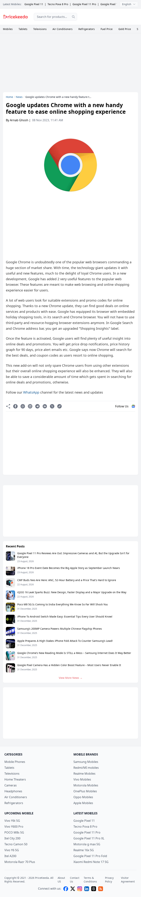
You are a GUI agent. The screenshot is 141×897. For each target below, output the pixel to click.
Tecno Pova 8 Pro (58, 4)
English (126, 4)
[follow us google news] (133, 406)
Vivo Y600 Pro (13, 827)
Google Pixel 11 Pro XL (113, 4)
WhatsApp (31, 392)
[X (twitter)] (72, 888)
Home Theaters (15, 779)
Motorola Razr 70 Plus (19, 862)
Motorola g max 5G (86, 844)
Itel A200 (10, 856)
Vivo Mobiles (82, 779)
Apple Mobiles (83, 803)
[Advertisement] (110, 16)
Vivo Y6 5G (11, 850)
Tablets (23, 29)
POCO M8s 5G (14, 832)
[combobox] (55, 17)
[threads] (93, 888)
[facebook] (65, 888)
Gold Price (124, 29)
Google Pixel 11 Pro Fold (90, 856)
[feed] (100, 888)
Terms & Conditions (90, 879)
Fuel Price (107, 29)
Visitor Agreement (128, 879)
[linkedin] (86, 888)
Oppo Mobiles (83, 797)
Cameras (10, 785)
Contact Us (74, 879)
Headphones (13, 791)
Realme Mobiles (84, 774)
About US (61, 879)
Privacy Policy (109, 879)
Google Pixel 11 (33, 4)
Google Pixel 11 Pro (84, 4)
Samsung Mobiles (85, 762)
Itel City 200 (12, 838)
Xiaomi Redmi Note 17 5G (91, 862)
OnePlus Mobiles (85, 791)
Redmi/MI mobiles (86, 768)
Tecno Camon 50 (15, 844)
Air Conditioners (63, 29)
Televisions (40, 29)
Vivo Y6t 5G (12, 821)
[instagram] (79, 888)
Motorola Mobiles (85, 785)
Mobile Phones (14, 762)
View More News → (70, 678)
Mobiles (8, 29)
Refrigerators (86, 29)
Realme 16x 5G (83, 850)
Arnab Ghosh (19, 120)
